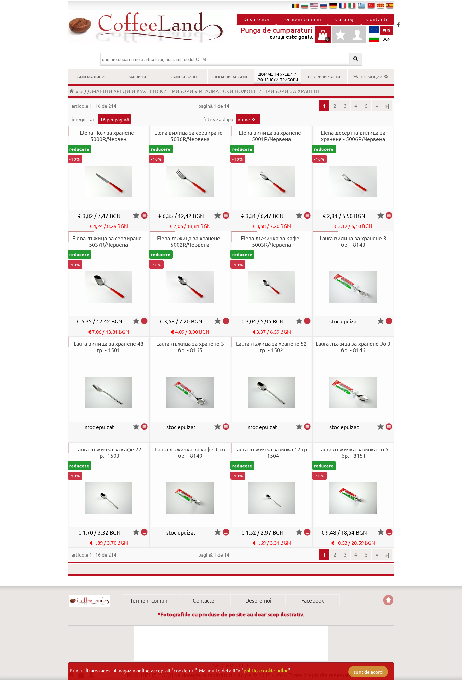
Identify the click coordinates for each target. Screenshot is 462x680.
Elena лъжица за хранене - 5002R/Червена (190, 241)
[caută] (355, 58)
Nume (244, 119)
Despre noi (256, 19)
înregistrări (84, 119)
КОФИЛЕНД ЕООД (89, 601)
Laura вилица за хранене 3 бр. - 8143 (353, 241)
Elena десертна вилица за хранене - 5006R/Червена (353, 135)
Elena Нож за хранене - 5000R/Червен (108, 135)
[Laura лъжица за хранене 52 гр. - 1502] (307, 427)
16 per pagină (114, 119)
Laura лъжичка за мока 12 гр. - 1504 (271, 452)
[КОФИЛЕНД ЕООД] (149, 27)
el (361, 5)
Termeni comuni (302, 19)
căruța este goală (323, 38)
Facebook (398, 24)
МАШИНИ (137, 76)
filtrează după (218, 119)
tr (371, 5)
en (314, 5)
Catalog (344, 19)
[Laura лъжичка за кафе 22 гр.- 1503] (144, 532)
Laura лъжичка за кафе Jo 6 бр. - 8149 (190, 452)
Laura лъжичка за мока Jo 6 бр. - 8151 (353, 452)
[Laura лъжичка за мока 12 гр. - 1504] (307, 532)
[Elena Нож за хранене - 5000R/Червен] (144, 215)
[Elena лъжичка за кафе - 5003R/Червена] (307, 321)
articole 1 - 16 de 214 (94, 106)
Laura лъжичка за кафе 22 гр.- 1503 (108, 452)
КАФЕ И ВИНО (184, 76)
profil (357, 34)
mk (380, 5)
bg (305, 5)
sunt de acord (368, 671)
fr (343, 5)
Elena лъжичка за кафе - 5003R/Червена (271, 241)
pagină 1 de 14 (213, 106)
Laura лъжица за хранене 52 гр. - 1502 (271, 346)
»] (387, 106)
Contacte (377, 19)
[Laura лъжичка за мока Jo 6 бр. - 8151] (389, 532)
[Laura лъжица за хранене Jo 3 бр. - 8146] (389, 427)
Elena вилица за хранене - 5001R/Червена (271, 135)
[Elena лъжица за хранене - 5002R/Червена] (226, 321)
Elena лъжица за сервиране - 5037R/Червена (108, 241)
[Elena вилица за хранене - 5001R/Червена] (307, 215)
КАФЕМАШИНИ (91, 76)
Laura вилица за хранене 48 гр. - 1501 (108, 346)
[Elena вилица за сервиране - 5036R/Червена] (226, 215)
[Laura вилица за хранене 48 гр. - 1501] (144, 427)
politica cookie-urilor (266, 670)
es (390, 5)
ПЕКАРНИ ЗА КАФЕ (230, 76)
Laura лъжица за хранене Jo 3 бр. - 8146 (353, 346)
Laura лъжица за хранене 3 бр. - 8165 (190, 346)
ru (324, 5)
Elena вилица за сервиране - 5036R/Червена (190, 135)
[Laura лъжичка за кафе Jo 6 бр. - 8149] (226, 532)
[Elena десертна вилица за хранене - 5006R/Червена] (389, 215)
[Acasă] (72, 91)
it (352, 5)
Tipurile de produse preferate (340, 38)
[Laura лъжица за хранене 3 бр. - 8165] (226, 427)
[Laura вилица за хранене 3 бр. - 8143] (389, 321)
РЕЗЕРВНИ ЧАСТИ (324, 76)
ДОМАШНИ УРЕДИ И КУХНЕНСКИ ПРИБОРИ (277, 76)
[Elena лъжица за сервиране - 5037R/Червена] (144, 321)
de (333, 5)
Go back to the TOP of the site (388, 600)
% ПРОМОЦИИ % (370, 76)
